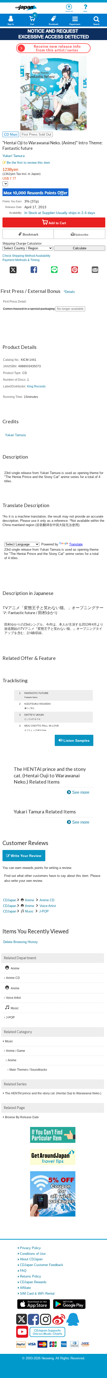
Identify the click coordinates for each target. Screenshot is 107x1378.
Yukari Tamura (13, 156)
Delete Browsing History (20, 942)
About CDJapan (31, 1259)
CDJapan (9, 900)
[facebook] (33, 1319)
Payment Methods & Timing (21, 260)
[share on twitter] (13, 268)
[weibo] (58, 1319)
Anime (29, 900)
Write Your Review (25, 856)
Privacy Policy (30, 1248)
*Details (69, 292)
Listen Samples (76, 740)
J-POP (44, 911)
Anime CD (47, 900)
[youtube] (22, 1332)
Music (29, 911)
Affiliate (25, 1288)
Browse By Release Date (22, 1117)
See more (80, 792)
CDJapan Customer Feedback (41, 1265)
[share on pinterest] (74, 268)
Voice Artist (48, 906)
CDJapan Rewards (33, 1282)
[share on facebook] (34, 268)
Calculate (79, 248)
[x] (21, 1319)
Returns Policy (30, 1276)
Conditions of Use (33, 1254)
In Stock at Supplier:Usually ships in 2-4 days (59, 213)
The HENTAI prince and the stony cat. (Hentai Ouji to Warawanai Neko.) (53, 1093)
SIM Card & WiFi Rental (37, 1293)
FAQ (23, 1270)
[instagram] (45, 1319)
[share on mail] (95, 268)
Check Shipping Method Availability (26, 255)
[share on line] (54, 268)
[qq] (72, 1319)
